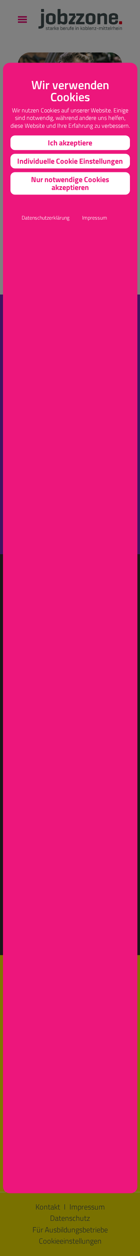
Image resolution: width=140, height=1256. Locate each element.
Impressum (94, 217)
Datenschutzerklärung (45, 217)
